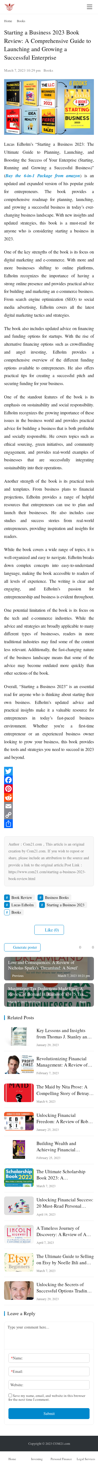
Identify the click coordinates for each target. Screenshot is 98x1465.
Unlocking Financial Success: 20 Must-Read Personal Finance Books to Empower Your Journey (64, 1202)
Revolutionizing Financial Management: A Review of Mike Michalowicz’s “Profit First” (62, 1061)
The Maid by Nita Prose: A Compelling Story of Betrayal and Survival (64, 1090)
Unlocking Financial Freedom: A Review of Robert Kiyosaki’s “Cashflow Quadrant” (64, 1118)
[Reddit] (49, 797)
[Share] (49, 823)
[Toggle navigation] (89, 7)
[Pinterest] (49, 788)
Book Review (21, 897)
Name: (17, 1358)
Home (8, 21)
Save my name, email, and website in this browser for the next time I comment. (46, 1397)
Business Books (57, 897)
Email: (17, 1371)
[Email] (49, 806)
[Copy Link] (49, 815)
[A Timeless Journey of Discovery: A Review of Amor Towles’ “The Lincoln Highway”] (19, 1234)
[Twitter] (49, 771)
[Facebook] (49, 780)
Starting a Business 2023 (65, 904)
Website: (16, 1384)
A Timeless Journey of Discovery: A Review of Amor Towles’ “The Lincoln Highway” (65, 1231)
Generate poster (24, 947)
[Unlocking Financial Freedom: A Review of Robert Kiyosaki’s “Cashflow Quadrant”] (19, 1121)
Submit (49, 1413)
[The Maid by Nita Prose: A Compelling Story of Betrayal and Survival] (19, 1093)
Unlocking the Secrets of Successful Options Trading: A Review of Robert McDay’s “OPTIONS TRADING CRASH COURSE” (64, 1287)
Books (48, 70)
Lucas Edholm (22, 904)
